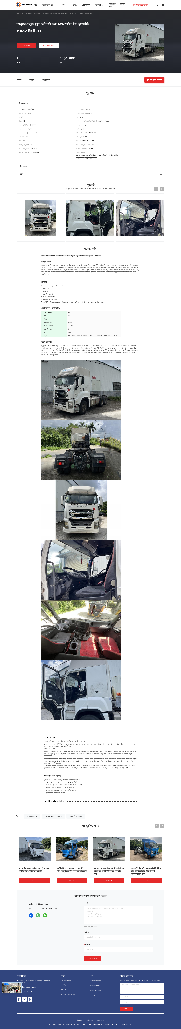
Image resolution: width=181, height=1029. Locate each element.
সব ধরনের (92, 995)
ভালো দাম (27, 45)
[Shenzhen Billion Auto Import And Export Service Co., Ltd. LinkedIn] (30, 999)
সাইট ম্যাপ (79, 1020)
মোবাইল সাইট (89, 1020)
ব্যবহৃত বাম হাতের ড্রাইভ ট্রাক (53, 816)
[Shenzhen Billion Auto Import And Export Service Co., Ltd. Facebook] (19, 999)
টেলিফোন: (88, 945)
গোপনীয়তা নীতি (101, 1020)
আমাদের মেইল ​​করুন (49, 45)
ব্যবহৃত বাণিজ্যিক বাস (95, 980)
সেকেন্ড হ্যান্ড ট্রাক (32, 816)
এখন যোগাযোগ (92, 958)
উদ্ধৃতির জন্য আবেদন (154, 79)
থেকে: (87, 932)
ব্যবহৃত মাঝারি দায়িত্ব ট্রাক (33, 13)
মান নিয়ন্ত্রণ (63, 990)
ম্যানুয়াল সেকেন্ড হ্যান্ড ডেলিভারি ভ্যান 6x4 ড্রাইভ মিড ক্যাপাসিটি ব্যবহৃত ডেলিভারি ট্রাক (109, 871)
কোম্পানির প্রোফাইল (66, 980)
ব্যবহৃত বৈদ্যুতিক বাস (95, 990)
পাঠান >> (126, 1009)
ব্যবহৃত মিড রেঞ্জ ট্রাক (76, 816)
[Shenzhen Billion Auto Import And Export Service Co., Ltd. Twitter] (24, 999)
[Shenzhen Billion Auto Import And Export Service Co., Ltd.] (24, 4)
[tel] (52, 915)
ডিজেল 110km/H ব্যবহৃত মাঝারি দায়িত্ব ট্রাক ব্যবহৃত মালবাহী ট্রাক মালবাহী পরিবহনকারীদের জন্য (146, 871)
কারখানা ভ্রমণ (64, 985)
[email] (31, 915)
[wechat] (45, 915)
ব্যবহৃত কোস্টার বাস (95, 985)
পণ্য (22, 13)
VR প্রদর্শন (86, 5)
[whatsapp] (38, 915)
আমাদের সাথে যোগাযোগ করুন (68, 994)
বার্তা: (86, 903)
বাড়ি (18, 13)
